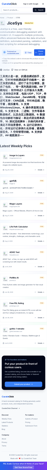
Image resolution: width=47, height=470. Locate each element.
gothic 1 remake (17, 329)
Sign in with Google (30, 4)
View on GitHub (20, 70)
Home (2, 18)
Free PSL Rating (17, 303)
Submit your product (22, 384)
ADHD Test (15, 252)
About (4, 439)
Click (8, 396)
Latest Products (7, 422)
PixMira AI (14, 278)
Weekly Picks (6, 419)
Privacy (4, 442)
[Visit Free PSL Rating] (35, 317)
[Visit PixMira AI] (35, 292)
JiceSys (6, 70)
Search (41, 10)
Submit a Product (31, 419)
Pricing (27, 422)
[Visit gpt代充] (35, 193)
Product (10, 18)
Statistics (5, 426)
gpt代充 (13, 181)
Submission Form (31, 426)
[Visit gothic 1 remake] (35, 343)
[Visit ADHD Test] (35, 266)
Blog (3, 429)
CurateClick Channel (9, 408)
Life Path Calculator (19, 227)
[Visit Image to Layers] (35, 170)
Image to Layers (17, 155)
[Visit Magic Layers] (35, 215)
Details (40, 170)
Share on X (40, 52)
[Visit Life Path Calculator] (35, 241)
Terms (4, 446)
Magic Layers (16, 204)
